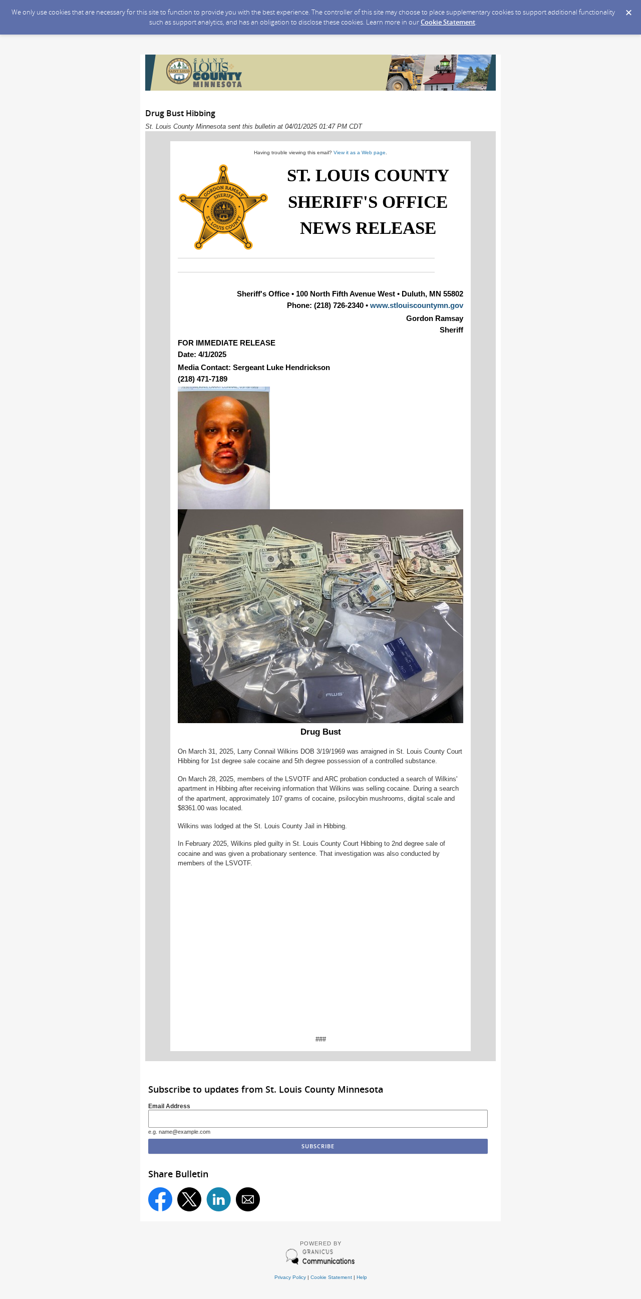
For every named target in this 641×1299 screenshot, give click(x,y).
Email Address (169, 1106)
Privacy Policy (290, 1277)
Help (362, 1277)
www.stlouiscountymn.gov (416, 305)
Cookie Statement (448, 22)
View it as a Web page (360, 152)
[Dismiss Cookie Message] (628, 9)
